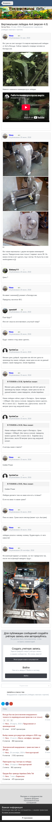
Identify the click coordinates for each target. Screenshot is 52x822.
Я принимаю (27, 818)
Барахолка (20, 776)
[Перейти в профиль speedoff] (5, 310)
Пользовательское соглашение (31, 802)
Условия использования (11, 812)
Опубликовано (19, 38)
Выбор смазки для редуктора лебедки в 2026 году (22, 735)
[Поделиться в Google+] (11, 704)
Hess (8, 27)
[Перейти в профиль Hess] (5, 36)
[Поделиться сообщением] (48, 38)
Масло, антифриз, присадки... (29, 738)
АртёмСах (27, 382)
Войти (26, 676)
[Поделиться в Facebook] (7, 704)
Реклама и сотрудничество (31, 796)
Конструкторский (32, 753)
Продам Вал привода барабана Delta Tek (18, 773)
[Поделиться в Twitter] (3, 704)
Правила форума (31, 798)
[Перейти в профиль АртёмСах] (5, 350)
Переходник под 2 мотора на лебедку (17, 762)
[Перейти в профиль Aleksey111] (5, 270)
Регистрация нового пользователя (26, 659)
